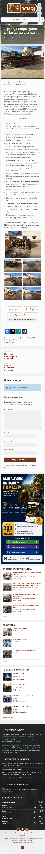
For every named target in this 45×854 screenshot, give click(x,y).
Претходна (8, 352)
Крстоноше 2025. (19, 684)
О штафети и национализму (24, 650)
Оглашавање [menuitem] (35, 833)
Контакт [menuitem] (22, 835)
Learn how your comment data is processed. (22, 468)
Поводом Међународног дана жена (11, 356)
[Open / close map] (42, 19)
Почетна (7, 38)
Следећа (7, 363)
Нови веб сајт (26, 789)
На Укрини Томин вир (26, 778)
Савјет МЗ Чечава (17, 82)
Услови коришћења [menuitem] (12, 833)
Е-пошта (8, 441)
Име (6, 433)
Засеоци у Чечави (15, 769)
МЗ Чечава (10, 342)
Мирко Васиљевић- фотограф (10, 368)
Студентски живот (20, 628)
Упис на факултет (20, 639)
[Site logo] (22, 8)
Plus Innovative (28, 842)
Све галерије (8, 717)
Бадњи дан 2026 (19, 673)
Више (5, 616)
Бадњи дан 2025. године (22, 706)
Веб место (9, 450)
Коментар (9, 409)
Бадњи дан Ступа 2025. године (24, 695)
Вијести (14, 38)
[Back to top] (22, 847)
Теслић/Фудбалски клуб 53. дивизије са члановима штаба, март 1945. (27, 584)
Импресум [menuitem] (25, 833)
